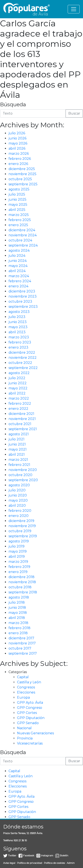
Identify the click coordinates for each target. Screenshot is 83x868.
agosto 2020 (19, 485)
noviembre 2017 (22, 643)
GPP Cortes (27, 713)
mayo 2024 (18, 266)
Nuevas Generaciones (35, 733)
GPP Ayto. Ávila (30, 703)
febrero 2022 (20, 403)
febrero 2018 (19, 628)
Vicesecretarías (30, 743)
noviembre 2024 (23, 235)
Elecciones (26, 692)
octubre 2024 (20, 240)
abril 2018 (17, 618)
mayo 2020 (18, 500)
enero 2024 (18, 286)
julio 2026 (17, 133)
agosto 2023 (19, 312)
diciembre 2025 (22, 169)
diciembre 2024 (22, 230)
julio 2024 (17, 256)
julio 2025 (17, 194)
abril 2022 (17, 393)
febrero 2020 (20, 511)
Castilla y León (29, 682)
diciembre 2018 (21, 577)
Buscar (74, 113)
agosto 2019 (19, 541)
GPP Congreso (29, 708)
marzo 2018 (18, 623)
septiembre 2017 (23, 653)
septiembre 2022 (23, 368)
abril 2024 (17, 271)
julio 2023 (17, 317)
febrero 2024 (20, 281)
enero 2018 (18, 633)
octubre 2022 (20, 363)
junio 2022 (18, 383)
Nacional (24, 728)
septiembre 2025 (23, 184)
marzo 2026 (19, 154)
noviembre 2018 (22, 582)
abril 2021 (17, 454)
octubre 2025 (20, 179)
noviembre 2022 (23, 358)
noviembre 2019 (22, 526)
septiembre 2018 (23, 592)
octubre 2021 (20, 424)
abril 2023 (17, 332)
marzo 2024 (19, 276)
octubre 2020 (20, 475)
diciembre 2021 (21, 414)
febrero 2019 (19, 567)
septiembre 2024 (23, 245)
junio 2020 (18, 495)
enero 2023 (18, 347)
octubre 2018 (20, 587)
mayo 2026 (18, 143)
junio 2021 (17, 444)
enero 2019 (18, 572)
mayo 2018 (18, 613)
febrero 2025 (20, 220)
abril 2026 (17, 148)
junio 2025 (17, 199)
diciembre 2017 (21, 638)
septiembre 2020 (23, 480)
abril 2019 (17, 557)
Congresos (26, 687)
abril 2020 (17, 505)
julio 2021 (16, 439)
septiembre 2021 (23, 429)
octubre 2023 (20, 301)
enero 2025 (18, 225)
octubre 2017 (20, 648)
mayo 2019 (18, 551)
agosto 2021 (19, 434)
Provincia (25, 738)
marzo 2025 (19, 215)
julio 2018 (17, 602)
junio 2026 (17, 138)
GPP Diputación (30, 718)
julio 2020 (17, 490)
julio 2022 (17, 378)
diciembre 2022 (22, 352)
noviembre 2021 (22, 419)
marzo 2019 (18, 562)
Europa (23, 697)
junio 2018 (17, 608)
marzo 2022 (19, 398)
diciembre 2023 (22, 291)
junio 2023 (18, 322)
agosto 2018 (19, 597)
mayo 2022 (18, 388)
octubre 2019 (20, 531)
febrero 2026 (20, 159)
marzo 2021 (18, 460)
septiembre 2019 (23, 536)
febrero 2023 (20, 342)
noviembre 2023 (23, 296)
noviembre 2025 (22, 174)
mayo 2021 (18, 449)
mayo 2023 (18, 327)
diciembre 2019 (21, 521)
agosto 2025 (19, 189)
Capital (23, 677)
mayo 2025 (18, 205)
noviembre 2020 (23, 470)
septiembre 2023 (23, 307)
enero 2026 (18, 164)
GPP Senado (28, 723)
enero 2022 (18, 409)
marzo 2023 (19, 337)
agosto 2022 (19, 373)
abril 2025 (17, 210)
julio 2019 (16, 546)
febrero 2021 (19, 465)
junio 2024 (18, 261)
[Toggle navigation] (74, 9)
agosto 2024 (19, 250)
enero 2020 (19, 516)
